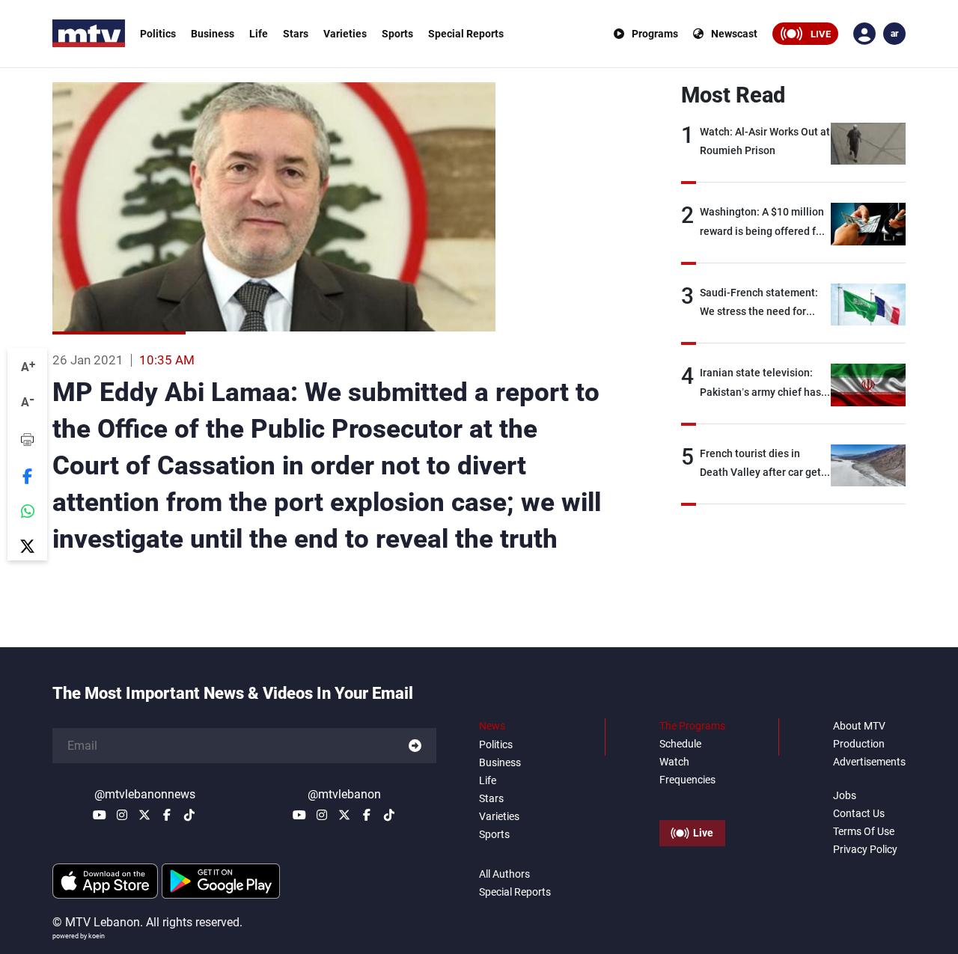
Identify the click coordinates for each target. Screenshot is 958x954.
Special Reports (466, 34)
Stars (295, 34)
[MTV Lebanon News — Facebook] (167, 815)
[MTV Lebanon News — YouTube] (99, 815)
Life (258, 34)
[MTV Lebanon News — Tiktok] (189, 815)
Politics (158, 34)
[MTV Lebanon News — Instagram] (122, 815)
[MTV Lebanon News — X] (144, 815)
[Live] (692, 799)
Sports (397, 34)
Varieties (345, 34)
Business (212, 34)
